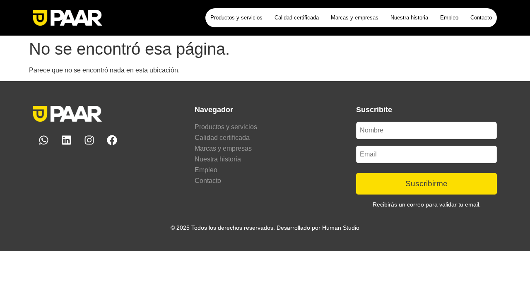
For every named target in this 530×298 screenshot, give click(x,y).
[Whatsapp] (43, 140)
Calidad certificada (297, 17)
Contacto (481, 17)
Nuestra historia (409, 17)
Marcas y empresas (354, 17)
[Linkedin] (66, 140)
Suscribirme (426, 183)
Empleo (449, 17)
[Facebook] (111, 140)
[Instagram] (89, 140)
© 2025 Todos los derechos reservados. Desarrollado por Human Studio (265, 227)
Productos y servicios (236, 17)
